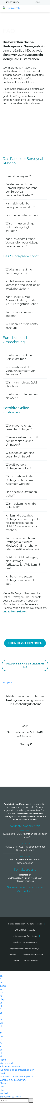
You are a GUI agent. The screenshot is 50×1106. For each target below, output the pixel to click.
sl (1, 1053)
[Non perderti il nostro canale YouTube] (25, 907)
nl (1, 1006)
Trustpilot (7, 682)
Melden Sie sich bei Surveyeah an (17, 1076)
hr (1, 996)
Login (37, 2)
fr (1, 979)
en (1, 976)
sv (1, 1043)
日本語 (3, 986)
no (1, 1036)
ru (1, 1016)
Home (3, 1059)
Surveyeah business (10, 1096)
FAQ (2, 1090)
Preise (3, 1086)
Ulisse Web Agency (28, 942)
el (1, 1019)
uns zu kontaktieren (14, 611)
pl (1, 1026)
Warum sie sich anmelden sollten (17, 1070)
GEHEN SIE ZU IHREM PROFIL (25, 643)
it (0, 972)
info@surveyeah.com (25, 881)
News (3, 1083)
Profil (2, 1073)
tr (1, 1033)
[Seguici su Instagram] (40, 899)
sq (1, 1012)
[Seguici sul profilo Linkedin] (30, 899)
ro (1, 1029)
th (1, 1039)
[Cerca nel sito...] (31, 1100)
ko (1, 1046)
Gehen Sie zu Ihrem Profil (13, 1080)
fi (0, 1009)
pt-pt (2, 999)
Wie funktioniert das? (10, 1066)
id (1, 1056)
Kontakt (15, 961)
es (1, 982)
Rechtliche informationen (32, 955)
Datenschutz (12, 955)
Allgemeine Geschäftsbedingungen (25, 948)
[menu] (45, 8)
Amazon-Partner (31, 961)
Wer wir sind (6, 1063)
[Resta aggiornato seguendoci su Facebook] (9, 899)
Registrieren (12, 2)
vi (1, 1002)
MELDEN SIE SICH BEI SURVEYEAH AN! (25, 665)
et (1, 1049)
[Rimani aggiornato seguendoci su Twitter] (20, 899)
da (1, 992)
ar (1, 989)
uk (1, 1023)
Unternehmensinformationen (25, 936)
